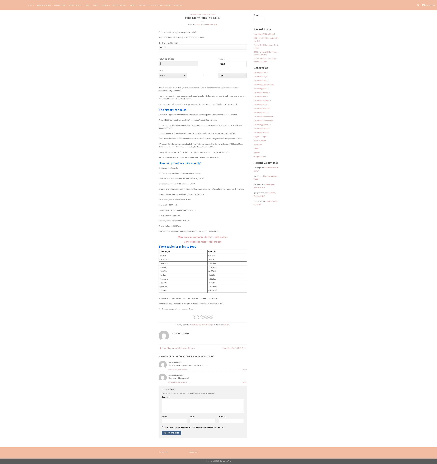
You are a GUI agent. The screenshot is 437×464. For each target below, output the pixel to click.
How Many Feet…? (261, 80)
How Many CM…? (261, 72)
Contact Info (164, 452)
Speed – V (88, 5)
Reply (245, 369)
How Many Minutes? (262, 108)
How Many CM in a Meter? (264, 34)
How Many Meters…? (262, 100)
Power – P (133, 5)
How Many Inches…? (262, 92)
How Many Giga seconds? (264, 84)
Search (256, 15)
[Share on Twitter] (199, 317)
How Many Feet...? (196, 14)
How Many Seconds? (262, 128)
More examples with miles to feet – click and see (203, 237)
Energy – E (106, 5)
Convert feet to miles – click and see (202, 241)
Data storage (157, 5)
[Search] (418, 5)
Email (192, 417)
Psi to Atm (258, 144)
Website (222, 417)
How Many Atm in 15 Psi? (233, 348)
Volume (57, 5)
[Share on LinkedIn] (211, 317)
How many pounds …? (262, 124)
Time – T (31, 5)
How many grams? (261, 88)
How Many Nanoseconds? (264, 116)
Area (64, 5)
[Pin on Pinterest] (207, 317)
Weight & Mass (75, 5)
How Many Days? (261, 76)
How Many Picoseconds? (263, 120)
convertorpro (211, 24)
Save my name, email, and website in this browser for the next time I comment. (195, 427)
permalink (226, 325)
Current (167, 5)
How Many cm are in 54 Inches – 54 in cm (178, 348)
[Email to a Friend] (203, 317)
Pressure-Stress (119, 5)
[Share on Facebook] (194, 317)
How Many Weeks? (261, 132)
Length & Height (44, 5)
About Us (193, 452)
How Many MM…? (261, 112)
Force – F (96, 5)
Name (164, 417)
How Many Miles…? (261, 104)
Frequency (177, 5)
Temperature (143, 5)
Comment (166, 397)
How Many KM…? (261, 96)
